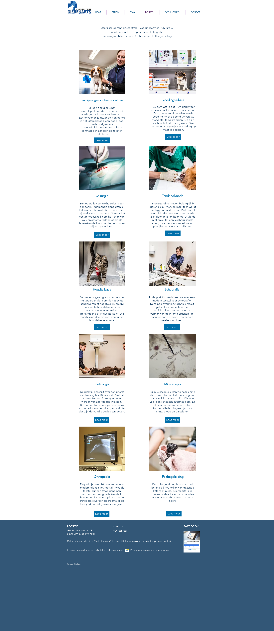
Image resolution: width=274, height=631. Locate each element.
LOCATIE (72, 526)
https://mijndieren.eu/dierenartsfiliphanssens (111, 541)
